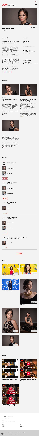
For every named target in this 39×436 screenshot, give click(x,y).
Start (3, 424)
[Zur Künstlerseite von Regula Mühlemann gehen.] (4, 168)
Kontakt (21, 425)
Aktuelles (3, 426)
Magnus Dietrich (10, 173)
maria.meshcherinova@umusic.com (31, 63)
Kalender (21, 424)
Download (15, 273)
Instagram (4, 422)
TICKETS (4, 178)
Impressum (21, 426)
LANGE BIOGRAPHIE (6, 72)
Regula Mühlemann (10, 168)
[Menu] (36, 4)
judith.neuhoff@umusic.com (30, 46)
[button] (2, 434)
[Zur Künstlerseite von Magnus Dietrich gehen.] (4, 173)
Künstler (3, 425)
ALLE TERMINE (19, 253)
